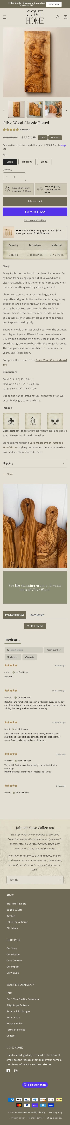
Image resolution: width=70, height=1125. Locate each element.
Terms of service (36, 1118)
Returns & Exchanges (18, 1011)
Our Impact (13, 966)
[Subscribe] (59, 880)
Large (10, 162)
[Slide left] (3, 110)
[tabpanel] (35, 723)
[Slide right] (66, 110)
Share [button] (10, 474)
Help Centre (13, 1017)
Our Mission (13, 954)
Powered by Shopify (35, 1112)
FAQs (9, 993)
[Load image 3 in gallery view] (53, 109)
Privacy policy (18, 1118)
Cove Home (20, 1112)
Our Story (12, 948)
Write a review (35, 626)
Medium (27, 162)
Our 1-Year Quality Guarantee (23, 999)
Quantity (7, 169)
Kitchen (11, 916)
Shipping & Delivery (18, 1005)
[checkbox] (29, 657)
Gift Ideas (12, 928)
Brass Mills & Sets (16, 903)
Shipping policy (54, 1118)
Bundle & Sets (14, 910)
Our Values (13, 973)
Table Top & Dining (17, 922)
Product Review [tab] (14, 615)
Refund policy (55, 1112)
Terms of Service (16, 1029)
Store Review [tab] (37, 615)
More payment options (35, 220)
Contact (11, 1035)
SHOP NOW (54, 4)
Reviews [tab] (13, 639)
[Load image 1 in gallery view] (16, 109)
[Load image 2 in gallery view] (35, 109)
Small (44, 162)
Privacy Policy (14, 1023)
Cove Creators (14, 960)
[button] (4, 17)
